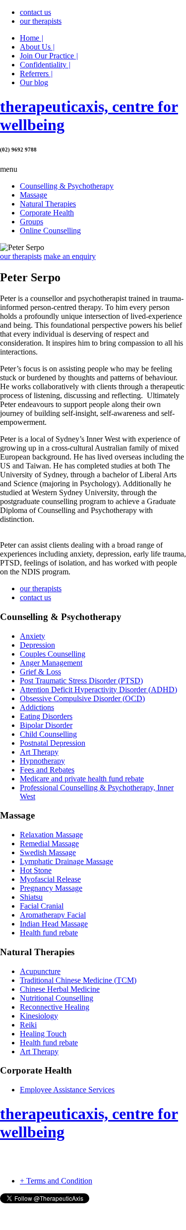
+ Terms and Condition (56, 1181)
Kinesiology (39, 1016)
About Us (37, 47)
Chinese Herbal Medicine (60, 989)
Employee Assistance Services (67, 1089)
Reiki (28, 1025)
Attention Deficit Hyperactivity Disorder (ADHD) (98, 689)
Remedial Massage (49, 843)
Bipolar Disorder (46, 725)
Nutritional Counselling (56, 998)
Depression (37, 645)
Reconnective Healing (54, 1007)
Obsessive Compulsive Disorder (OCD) (82, 698)
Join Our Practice (49, 55)
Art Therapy (39, 752)
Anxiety (32, 636)
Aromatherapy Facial (53, 915)
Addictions (37, 707)
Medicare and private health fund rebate (82, 778)
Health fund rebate (49, 932)
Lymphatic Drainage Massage (66, 861)
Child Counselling (48, 734)
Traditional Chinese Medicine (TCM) (78, 980)
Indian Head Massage (54, 924)
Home (31, 38)
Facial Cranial (41, 906)
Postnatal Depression (52, 743)
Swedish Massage (48, 852)
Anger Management (51, 663)
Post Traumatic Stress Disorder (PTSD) (81, 680)
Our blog (34, 82)
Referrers (36, 73)
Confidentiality (45, 64)
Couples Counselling (52, 654)
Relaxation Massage (51, 834)
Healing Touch (43, 1033)
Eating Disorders (46, 716)
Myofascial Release (50, 879)
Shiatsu (31, 897)
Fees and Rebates (47, 770)
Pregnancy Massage (51, 888)
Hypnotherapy (42, 761)
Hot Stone (36, 870)
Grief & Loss (40, 671)
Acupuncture (40, 971)
